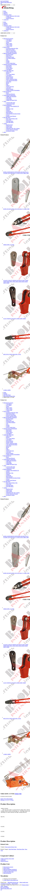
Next (12, 800)
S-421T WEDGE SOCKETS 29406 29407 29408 (14, 318)
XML (2, 886)
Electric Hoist (15, 883)
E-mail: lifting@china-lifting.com (10, 880)
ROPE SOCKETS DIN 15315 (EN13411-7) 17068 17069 (16, 209)
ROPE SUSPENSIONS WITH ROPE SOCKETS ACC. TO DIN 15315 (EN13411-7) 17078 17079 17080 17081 (16, 172)
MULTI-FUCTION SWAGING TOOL (12, 354)
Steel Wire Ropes (12, 849)
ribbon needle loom (23, 882)
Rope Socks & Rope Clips (9, 396)
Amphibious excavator (6, 883)
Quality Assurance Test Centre (7, 858)
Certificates (3, 859)
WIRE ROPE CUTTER (8, 244)
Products (5, 393)
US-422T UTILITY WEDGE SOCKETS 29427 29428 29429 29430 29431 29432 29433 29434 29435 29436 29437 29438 (15, 281)
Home (4, 392)
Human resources (4, 861)
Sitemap (6, 886)
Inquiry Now (3, 798)
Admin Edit (18, 793)
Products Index (25, 884)
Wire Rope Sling (20, 849)
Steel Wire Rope (7, 394)
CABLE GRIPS (7, 390)
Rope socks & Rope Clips (11, 847)
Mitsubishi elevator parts (13, 882)
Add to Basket (9, 798)
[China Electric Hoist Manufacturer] (8, 8)
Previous (2, 800)
